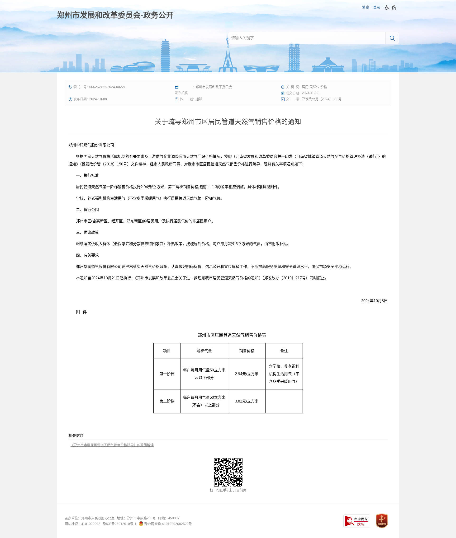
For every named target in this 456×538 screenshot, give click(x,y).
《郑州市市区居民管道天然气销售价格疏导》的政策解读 (112, 445)
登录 (376, 7)
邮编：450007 (169, 518)
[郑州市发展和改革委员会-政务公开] (115, 15)
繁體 (365, 7)
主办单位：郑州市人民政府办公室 (89, 518)
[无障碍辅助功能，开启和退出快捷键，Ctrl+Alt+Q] (391, 7)
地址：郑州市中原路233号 (136, 518)
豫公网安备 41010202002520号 (167, 524)
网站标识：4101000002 (82, 524)
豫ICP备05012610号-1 (119, 524)
